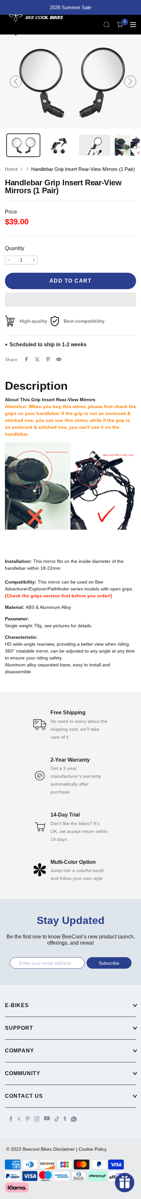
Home (11, 169)
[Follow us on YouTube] (47, 1118)
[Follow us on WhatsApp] (74, 1119)
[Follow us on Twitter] (19, 1118)
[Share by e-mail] (58, 359)
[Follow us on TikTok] (56, 1118)
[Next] (130, 81)
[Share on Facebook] (26, 359)
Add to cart (71, 281)
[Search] (106, 24)
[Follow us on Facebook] (11, 1119)
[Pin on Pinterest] (48, 359)
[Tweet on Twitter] (37, 359)
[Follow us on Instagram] (36, 1118)
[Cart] (120, 24)
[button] (70, 299)
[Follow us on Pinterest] (28, 1118)
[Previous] (16, 81)
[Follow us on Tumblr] (65, 1118)
